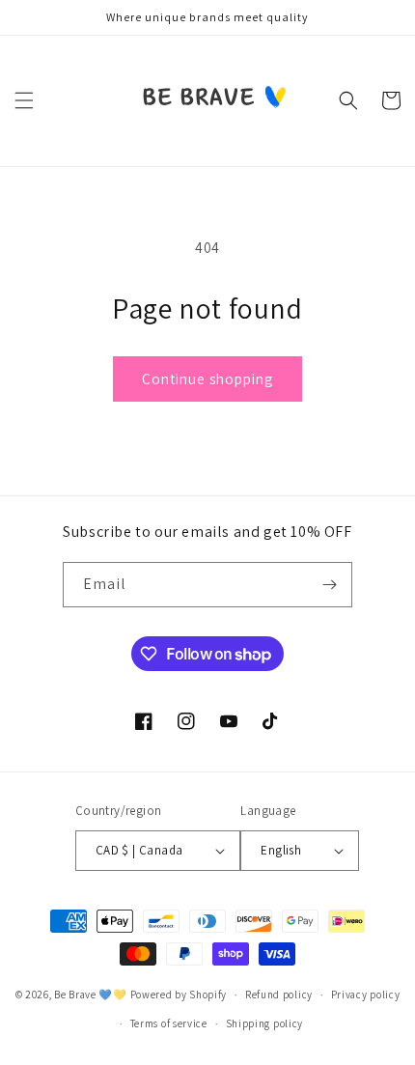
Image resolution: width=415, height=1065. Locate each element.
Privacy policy (366, 994)
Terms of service (169, 1023)
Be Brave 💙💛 (90, 994)
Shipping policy (265, 1023)
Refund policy (279, 994)
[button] (24, 100)
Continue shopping (207, 379)
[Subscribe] (330, 584)
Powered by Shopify (179, 994)
